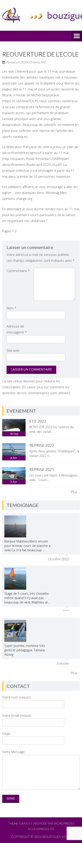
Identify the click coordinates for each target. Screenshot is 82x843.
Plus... (75, 492)
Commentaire (18, 270)
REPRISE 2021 (41, 469)
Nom (11, 308)
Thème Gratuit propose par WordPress (40, 823)
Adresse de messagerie (17, 329)
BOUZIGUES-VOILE (57, 837)
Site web (13, 350)
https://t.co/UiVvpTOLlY (20, 101)
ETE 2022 (37, 421)
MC (43, 62)
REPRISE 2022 (41, 445)
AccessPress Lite (41, 829)
